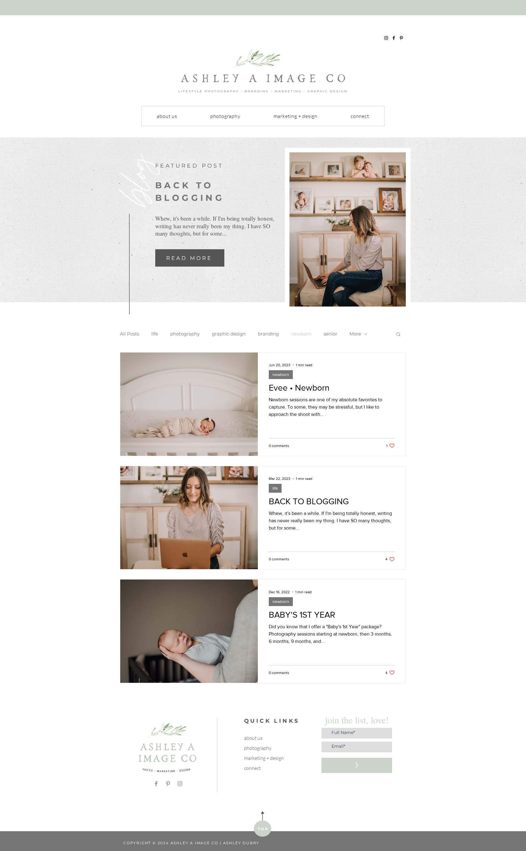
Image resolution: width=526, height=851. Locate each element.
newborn (301, 334)
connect (252, 768)
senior (330, 334)
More (355, 334)
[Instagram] (386, 38)
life (154, 334)
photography (185, 334)
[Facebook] (393, 38)
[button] (398, 335)
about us (253, 738)
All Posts (129, 334)
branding (268, 334)
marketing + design (264, 758)
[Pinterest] (401, 38)
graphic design (229, 334)
